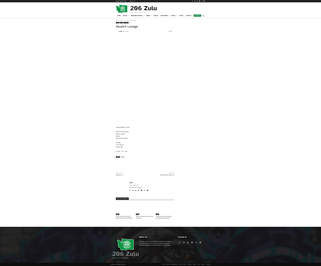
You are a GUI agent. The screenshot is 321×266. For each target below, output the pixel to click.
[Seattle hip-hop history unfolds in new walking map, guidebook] (165, 208)
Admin (120, 31)
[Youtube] (204, 1)
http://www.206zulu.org (133, 185)
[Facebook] (193, 1)
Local (121, 22)
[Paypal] (138, 190)
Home (117, 20)
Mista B (123, 157)
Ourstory (122, 20)
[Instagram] (195, 1)
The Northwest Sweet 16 (167, 175)
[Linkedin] (197, 1)
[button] (203, 16)
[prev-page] (117, 222)
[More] (155, 165)
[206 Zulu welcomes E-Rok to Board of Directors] (145, 208)
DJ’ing (126, 20)
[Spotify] (200, 1)
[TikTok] (202, 1)
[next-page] (120, 222)
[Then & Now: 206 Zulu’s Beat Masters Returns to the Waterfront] (125, 208)
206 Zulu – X (119, 175)
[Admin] (117, 31)
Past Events (126, 22)
